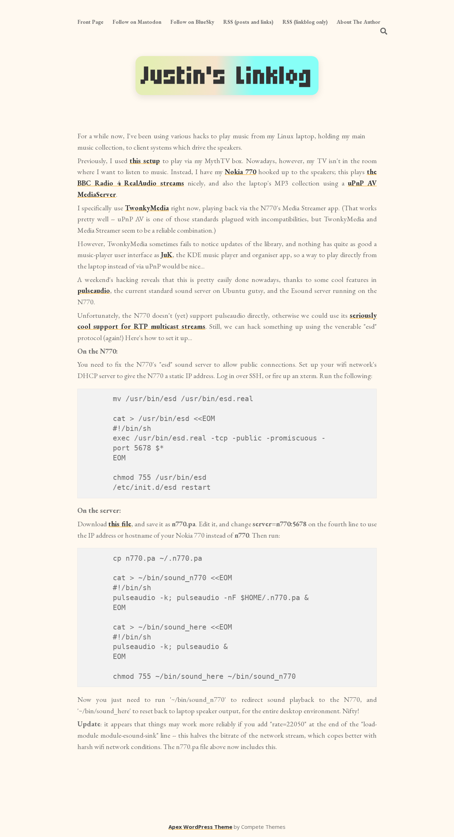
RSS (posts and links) (248, 21)
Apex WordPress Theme (200, 826)
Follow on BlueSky (192, 21)
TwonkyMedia (147, 207)
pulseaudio (93, 290)
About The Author (358, 21)
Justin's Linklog (227, 75)
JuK (166, 254)
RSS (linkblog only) (305, 21)
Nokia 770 (240, 171)
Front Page (90, 21)
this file (119, 523)
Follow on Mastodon (136, 21)
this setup (144, 160)
